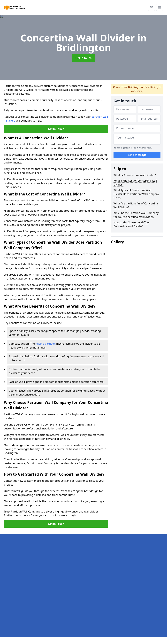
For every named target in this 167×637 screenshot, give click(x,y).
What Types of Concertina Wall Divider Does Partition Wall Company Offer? (136, 194)
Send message (137, 155)
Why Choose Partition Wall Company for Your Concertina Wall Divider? (136, 215)
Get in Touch (56, 129)
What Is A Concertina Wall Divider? (135, 175)
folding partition (45, 343)
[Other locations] (151, 7)
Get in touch (84, 58)
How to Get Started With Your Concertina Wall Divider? (132, 224)
